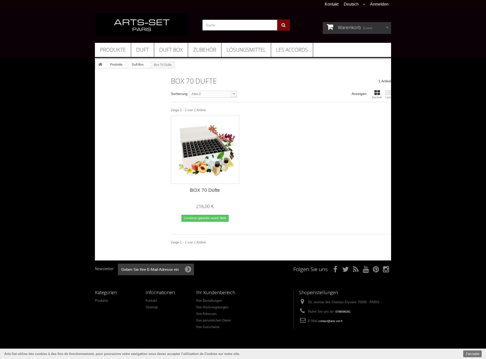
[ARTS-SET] (142, 24)
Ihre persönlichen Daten (213, 320)
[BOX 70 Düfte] (205, 149)
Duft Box (171, 49)
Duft (142, 49)
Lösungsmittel (246, 49)
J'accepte (472, 354)
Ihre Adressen (206, 314)
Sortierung (179, 94)
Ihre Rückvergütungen (212, 307)
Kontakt (331, 4)
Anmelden (379, 4)
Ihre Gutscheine (207, 327)
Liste (388, 97)
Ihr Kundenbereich (215, 292)
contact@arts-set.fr (330, 321)
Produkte (113, 49)
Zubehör (204, 49)
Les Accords (292, 49)
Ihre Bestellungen (209, 301)
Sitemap (152, 307)
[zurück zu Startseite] (100, 65)
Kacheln (377, 97)
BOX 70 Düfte (205, 190)
